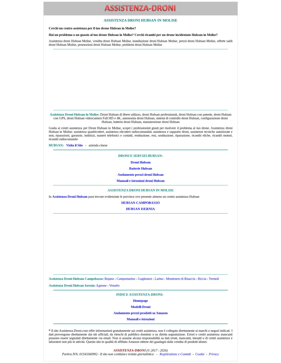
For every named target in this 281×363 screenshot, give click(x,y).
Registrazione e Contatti (175, 354)
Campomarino (126, 278)
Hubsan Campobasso (140, 202)
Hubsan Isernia (140, 209)
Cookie (199, 354)
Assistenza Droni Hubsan (69, 196)
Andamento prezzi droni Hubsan (141, 174)
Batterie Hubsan (140, 168)
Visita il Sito (74, 145)
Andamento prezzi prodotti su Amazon (141, 313)
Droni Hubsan (141, 162)
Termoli (214, 278)
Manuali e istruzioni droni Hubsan (141, 181)
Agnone (101, 285)
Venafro (114, 285)
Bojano (109, 278)
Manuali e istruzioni (140, 319)
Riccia (202, 278)
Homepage (140, 300)
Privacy (214, 354)
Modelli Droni (140, 307)
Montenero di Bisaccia (180, 278)
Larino (159, 278)
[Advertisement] (140, 79)
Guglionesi (145, 278)
